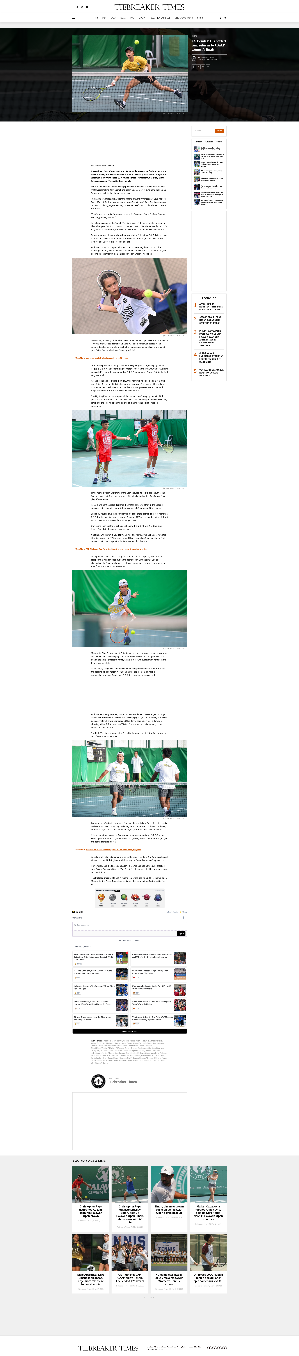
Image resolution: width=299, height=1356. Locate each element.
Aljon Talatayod (142, 1041)
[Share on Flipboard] (203, 66)
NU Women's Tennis (149, 1056)
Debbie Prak (133, 1046)
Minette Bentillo (108, 1056)
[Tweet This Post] (198, 66)
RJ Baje (161, 1056)
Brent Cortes (158, 1043)
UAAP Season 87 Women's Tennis (105, 1061)
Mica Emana (96, 1056)
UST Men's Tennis (157, 1061)
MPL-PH (142, 17)
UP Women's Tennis (141, 1061)
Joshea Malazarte (152, 1051)
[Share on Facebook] (194, 66)
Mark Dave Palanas (158, 1053)
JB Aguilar (95, 1051)
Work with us (171, 1347)
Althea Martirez (156, 1041)
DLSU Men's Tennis (99, 1048)
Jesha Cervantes (115, 1051)
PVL (132, 17)
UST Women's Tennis (99, 1063)
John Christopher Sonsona (133, 1051)
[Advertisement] (129, 143)
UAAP (113, 17)
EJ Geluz (111, 1048)
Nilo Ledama (121, 1056)
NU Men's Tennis (133, 1056)
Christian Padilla (110, 1046)
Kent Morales (131, 1053)
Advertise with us (160, 1347)
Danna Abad (122, 1046)
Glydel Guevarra (158, 1048)
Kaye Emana (120, 1053)
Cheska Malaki (97, 1046)
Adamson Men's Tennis (113, 1041)
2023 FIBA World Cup (160, 17)
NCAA (123, 17)
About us (150, 1347)
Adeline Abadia (129, 1041)
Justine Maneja (107, 1053)
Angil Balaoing (108, 1043)
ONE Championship (184, 17)
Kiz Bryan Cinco (143, 1053)
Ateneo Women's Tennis (142, 1043)
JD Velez (104, 1051)
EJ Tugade (120, 1048)
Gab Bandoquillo (144, 1048)
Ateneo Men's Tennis (123, 1043)
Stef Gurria (107, 1058)
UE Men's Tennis (126, 1061)
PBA (104, 17)
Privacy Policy (181, 1347)
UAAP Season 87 (134, 1058)
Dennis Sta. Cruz (145, 1046)
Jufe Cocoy (96, 1053)
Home (97, 17)
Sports (200, 17)
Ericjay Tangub (131, 1048)
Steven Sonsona (119, 1058)
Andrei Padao (96, 1043)
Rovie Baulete (97, 1058)
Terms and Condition (194, 1347)
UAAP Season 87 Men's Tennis (154, 1058)
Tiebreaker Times (207, 58)
